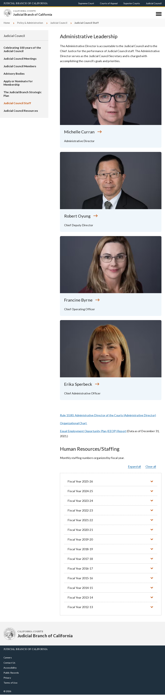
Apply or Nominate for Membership (18, 88)
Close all (151, 471)
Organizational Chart (73, 428)
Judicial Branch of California (26, 3)
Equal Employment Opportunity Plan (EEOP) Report (93, 436)
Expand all (134, 471)
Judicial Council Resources (21, 116)
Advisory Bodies (14, 78)
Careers (8, 662)
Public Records (11, 677)
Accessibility (10, 672)
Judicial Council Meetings (20, 63)
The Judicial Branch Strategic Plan (23, 99)
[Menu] (159, 14)
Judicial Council (154, 3)
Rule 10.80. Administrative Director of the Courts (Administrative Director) (108, 420)
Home (7, 27)
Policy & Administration (30, 27)
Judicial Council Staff (17, 108)
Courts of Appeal (109, 3)
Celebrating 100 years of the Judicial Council (22, 54)
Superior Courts (131, 3)
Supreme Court (86, 3)
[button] (110, 486)
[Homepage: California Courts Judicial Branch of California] (10, 15)
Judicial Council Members (20, 71)
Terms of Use (10, 687)
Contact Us (9, 667)
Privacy (7, 682)
